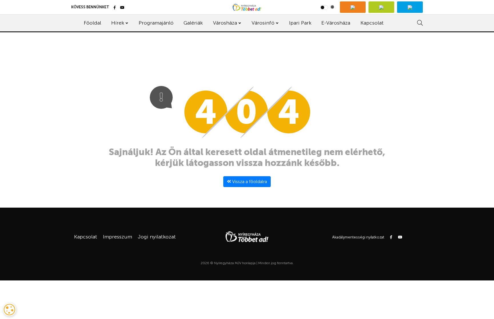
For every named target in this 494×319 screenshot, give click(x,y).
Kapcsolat (372, 23)
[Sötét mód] (327, 7)
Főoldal (92, 23)
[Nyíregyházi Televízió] (353, 7)
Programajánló (156, 23)
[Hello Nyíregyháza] (410, 7)
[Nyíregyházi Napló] (381, 7)
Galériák (193, 23)
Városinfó (263, 23)
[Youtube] (122, 8)
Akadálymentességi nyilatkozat (358, 237)
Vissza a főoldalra (249, 181)
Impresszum (117, 237)
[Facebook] (114, 8)
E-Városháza (335, 23)
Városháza (225, 23)
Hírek (117, 23)
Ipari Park (300, 23)
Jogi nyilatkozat (157, 237)
